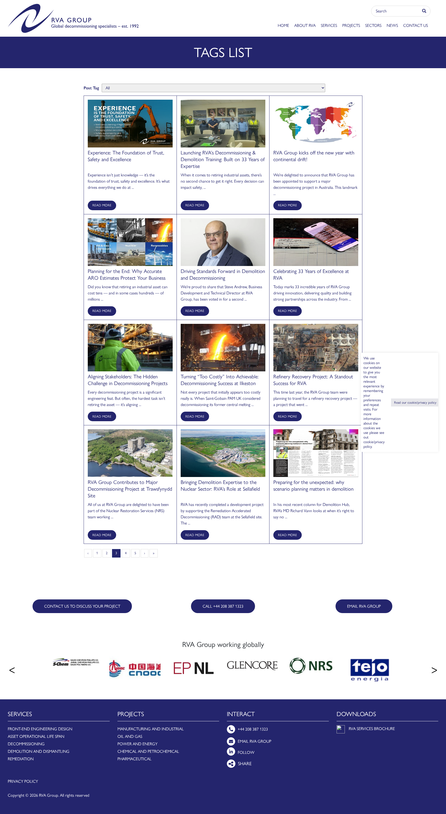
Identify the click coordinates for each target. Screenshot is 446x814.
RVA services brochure (372, 728)
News (392, 25)
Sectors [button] (373, 25)
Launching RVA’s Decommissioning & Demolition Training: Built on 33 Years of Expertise (223, 159)
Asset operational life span (36, 736)
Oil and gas (129, 736)
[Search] (424, 11)
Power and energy (137, 743)
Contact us (415, 25)
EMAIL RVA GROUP (364, 606)
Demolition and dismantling (38, 751)
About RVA (305, 25)
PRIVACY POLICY (23, 781)
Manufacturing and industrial (150, 728)
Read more (102, 205)
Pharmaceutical (134, 758)
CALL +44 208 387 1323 (223, 606)
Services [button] (329, 25)
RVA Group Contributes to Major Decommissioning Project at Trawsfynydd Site (130, 489)
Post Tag (91, 87)
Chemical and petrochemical (148, 751)
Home (283, 25)
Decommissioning (26, 743)
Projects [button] (351, 25)
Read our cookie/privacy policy (415, 402)
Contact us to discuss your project (82, 606)
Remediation (21, 758)
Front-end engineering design (40, 728)
